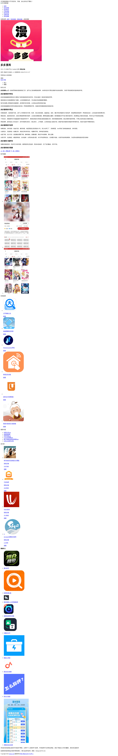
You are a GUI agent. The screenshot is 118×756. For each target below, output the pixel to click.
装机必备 (19, 19)
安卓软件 (6, 9)
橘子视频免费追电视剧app (11, 439)
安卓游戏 (6, 7)
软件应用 (6, 12)
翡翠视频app (7, 436)
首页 (5, 6)
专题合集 (6, 14)
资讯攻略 (6, 16)
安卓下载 (3, 79)
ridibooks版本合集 (9, 441)
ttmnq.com (11, 753)
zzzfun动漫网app (8, 437)
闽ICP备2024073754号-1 (26, 753)
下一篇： (15, 151)
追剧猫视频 (7, 434)
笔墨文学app (7, 432)
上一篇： (5, 151)
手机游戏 (6, 11)
